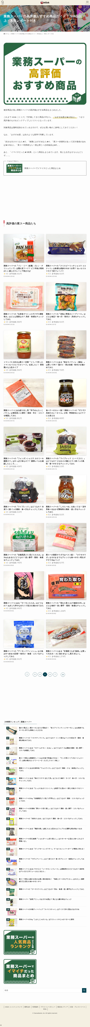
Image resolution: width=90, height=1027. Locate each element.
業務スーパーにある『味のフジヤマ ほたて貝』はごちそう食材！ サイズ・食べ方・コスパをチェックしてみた (52, 779)
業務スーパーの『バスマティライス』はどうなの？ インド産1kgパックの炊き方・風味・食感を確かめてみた (51, 739)
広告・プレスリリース (77, 1007)
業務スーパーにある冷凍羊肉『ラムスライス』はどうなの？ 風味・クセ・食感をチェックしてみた (51, 769)
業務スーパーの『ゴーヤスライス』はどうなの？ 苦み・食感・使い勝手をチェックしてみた (51, 889)
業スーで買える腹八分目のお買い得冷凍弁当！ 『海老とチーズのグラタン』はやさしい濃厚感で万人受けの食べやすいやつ (51, 880)
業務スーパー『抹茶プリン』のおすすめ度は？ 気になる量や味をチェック (45, 899)
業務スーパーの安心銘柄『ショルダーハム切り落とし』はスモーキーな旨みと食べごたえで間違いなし (51, 840)
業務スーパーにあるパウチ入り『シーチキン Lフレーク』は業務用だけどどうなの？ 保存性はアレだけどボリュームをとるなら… (51, 870)
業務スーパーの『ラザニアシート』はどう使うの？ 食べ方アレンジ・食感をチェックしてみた (51, 860)
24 (63, 674)
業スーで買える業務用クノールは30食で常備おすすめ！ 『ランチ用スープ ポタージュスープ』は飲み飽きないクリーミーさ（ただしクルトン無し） (51, 759)
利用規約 (35, 1007)
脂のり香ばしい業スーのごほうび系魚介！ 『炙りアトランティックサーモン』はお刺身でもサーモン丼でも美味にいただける (51, 729)
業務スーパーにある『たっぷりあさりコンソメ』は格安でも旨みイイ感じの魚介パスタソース (51, 789)
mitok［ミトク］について (13, 1007)
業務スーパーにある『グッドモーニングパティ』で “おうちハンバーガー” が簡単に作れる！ (52, 849)
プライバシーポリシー (48, 1007)
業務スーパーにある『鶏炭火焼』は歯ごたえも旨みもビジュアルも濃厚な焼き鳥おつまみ (50, 828)
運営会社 (27, 1007)
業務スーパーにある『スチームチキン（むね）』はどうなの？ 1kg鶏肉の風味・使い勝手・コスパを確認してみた (51, 749)
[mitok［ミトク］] (45, 2)
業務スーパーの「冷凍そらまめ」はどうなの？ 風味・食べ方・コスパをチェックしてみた (51, 818)
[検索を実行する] (84, 990)
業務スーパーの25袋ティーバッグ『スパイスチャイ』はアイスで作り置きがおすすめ (49, 909)
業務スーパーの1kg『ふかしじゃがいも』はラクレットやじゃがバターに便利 (46, 919)
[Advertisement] (45, 194)
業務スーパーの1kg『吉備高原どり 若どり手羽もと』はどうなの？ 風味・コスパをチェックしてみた (52, 799)
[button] (1, 1025)
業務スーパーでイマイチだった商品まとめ (42, 168)
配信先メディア (63, 1007)
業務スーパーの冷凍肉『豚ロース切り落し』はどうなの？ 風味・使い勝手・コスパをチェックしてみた (51, 810)
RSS (44, 1009)
